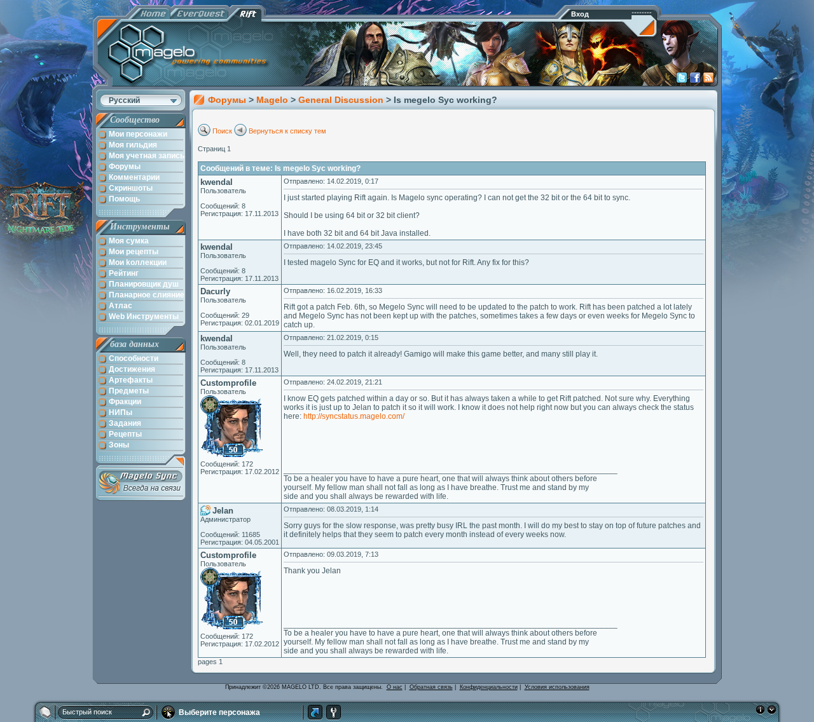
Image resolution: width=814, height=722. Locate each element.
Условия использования (557, 687)
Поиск (222, 131)
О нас (395, 687)
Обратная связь (431, 687)
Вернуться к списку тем (287, 131)
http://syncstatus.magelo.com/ (353, 416)
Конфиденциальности (489, 687)
